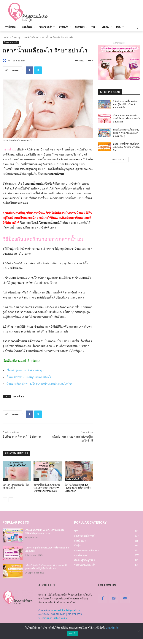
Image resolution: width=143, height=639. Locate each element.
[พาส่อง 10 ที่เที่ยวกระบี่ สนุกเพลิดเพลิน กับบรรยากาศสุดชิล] (104, 146)
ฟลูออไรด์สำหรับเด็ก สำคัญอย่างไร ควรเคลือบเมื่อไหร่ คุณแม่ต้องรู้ (126, 132)
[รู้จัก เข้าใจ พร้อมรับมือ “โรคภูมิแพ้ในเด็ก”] (17, 471)
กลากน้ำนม (18, 396)
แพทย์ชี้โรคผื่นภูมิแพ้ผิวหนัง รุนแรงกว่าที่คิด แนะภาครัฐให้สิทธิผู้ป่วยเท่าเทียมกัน (47, 487)
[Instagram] (113, 598)
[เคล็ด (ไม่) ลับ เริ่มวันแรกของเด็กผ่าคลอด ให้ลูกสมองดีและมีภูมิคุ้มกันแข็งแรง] (13, 571)
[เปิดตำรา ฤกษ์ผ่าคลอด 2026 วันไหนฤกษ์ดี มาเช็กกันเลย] (13, 553)
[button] (136, 27)
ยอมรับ (72, 633)
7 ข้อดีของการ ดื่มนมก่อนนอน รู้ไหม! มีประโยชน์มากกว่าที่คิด (125, 104)
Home (6, 37)
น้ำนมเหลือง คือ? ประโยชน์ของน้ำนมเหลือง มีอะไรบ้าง (39, 384)
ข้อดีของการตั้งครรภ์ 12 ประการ (22, 436)
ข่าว (5, 479)
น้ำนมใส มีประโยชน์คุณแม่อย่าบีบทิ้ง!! (29, 377)
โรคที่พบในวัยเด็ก (30, 37)
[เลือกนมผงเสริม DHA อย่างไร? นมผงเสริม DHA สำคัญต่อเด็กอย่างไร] (13, 535)
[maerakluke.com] (28, 12)
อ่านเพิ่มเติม (112, 627)
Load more (118, 159)
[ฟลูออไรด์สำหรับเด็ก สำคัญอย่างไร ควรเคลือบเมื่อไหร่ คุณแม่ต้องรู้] (104, 132)
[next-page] (11, 499)
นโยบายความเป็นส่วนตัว (52, 618)
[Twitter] (38, 70)
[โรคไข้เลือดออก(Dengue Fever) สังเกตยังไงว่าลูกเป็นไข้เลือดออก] (79, 471)
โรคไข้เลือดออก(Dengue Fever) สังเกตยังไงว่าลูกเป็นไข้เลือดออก (78, 487)
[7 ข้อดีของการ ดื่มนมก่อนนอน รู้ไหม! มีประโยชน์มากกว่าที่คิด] (104, 104)
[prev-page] (5, 499)
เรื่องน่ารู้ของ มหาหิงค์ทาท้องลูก (25, 370)
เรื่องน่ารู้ (16, 37)
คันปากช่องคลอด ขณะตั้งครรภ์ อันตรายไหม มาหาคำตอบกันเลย (126, 118)
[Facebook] (29, 70)
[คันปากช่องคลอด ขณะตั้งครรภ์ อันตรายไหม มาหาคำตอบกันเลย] (104, 118)
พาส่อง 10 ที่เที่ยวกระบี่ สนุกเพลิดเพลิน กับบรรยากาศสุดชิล (126, 147)
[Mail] (125, 598)
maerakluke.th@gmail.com (66, 610)
